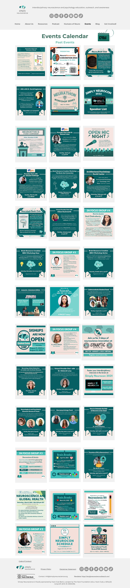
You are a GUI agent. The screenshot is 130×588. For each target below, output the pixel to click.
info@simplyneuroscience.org (56, 576)
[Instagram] (51, 16)
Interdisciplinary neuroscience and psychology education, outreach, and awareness (70, 7)
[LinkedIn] (56, 16)
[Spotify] (71, 16)
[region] (65, 62)
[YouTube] (76, 16)
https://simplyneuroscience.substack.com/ (96, 576)
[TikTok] (81, 16)
